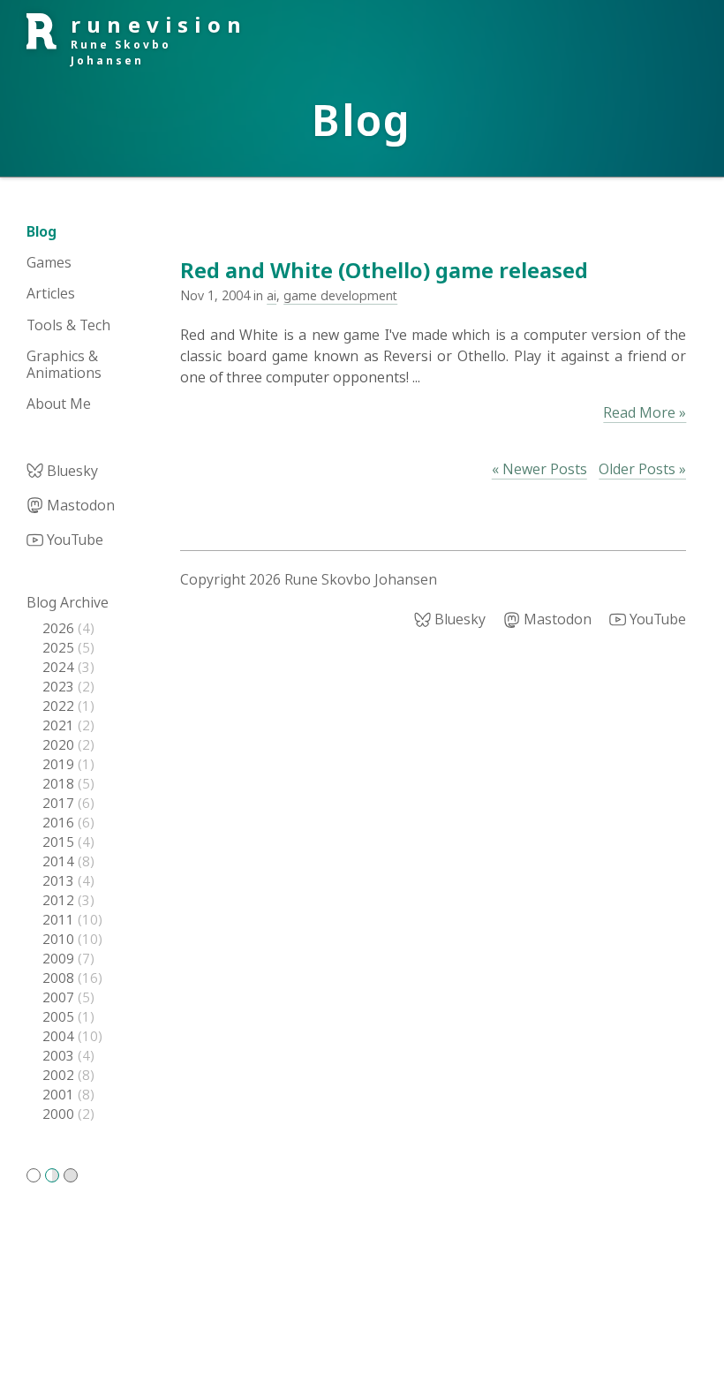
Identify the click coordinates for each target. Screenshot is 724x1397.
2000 (60, 1113)
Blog (41, 231)
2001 (60, 1094)
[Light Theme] (33, 1175)
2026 (60, 628)
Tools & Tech (68, 325)
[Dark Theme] (71, 1175)
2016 (60, 822)
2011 (60, 919)
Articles (50, 293)
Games (49, 262)
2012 (60, 900)
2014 (60, 861)
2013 (60, 880)
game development (340, 295)
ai (271, 295)
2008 (60, 977)
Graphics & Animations (64, 364)
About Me (58, 403)
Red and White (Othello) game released (384, 269)
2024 (60, 667)
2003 (60, 1055)
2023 (60, 686)
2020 (60, 744)
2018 (60, 783)
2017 (60, 803)
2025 (60, 647)
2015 (60, 841)
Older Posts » (642, 469)
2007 (60, 997)
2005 (60, 1016)
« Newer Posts (539, 469)
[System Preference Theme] (52, 1175)
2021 (60, 725)
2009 (60, 958)
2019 (60, 764)
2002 (60, 1075)
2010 (60, 939)
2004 (60, 1036)
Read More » (644, 412)
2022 (60, 705)
